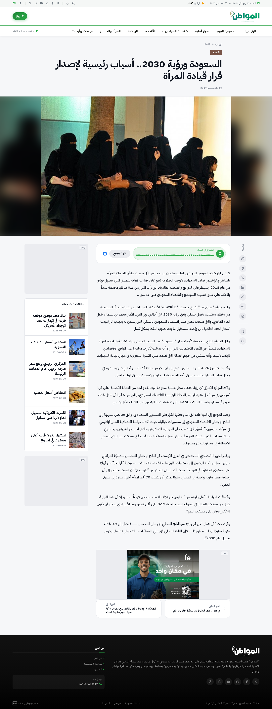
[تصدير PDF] (242, 316)
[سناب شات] (35, 3)
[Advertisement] (56, 269)
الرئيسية (250, 31)
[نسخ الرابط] (242, 297)
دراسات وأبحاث (82, 31)
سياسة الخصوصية (93, 664)
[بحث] (73, 3)
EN (14, 3)
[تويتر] (58, 3)
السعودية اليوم (227, 31)
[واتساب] (242, 258)
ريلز (18, 16)
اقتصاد (150, 31)
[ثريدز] (30, 3)
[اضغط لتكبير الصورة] (136, 166)
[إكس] (242, 277)
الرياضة (133, 31)
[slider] (175, 255)
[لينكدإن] (242, 287)
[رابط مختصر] (242, 306)
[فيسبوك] (52, 3)
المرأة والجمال (110, 31)
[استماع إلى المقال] (242, 341)
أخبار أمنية (202, 31)
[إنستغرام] (46, 3)
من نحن (98, 658)
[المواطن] (244, 16)
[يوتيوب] (41, 3)
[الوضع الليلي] (20, 3)
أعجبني (117, 253)
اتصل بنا (98, 669)
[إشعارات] (67, 3)
